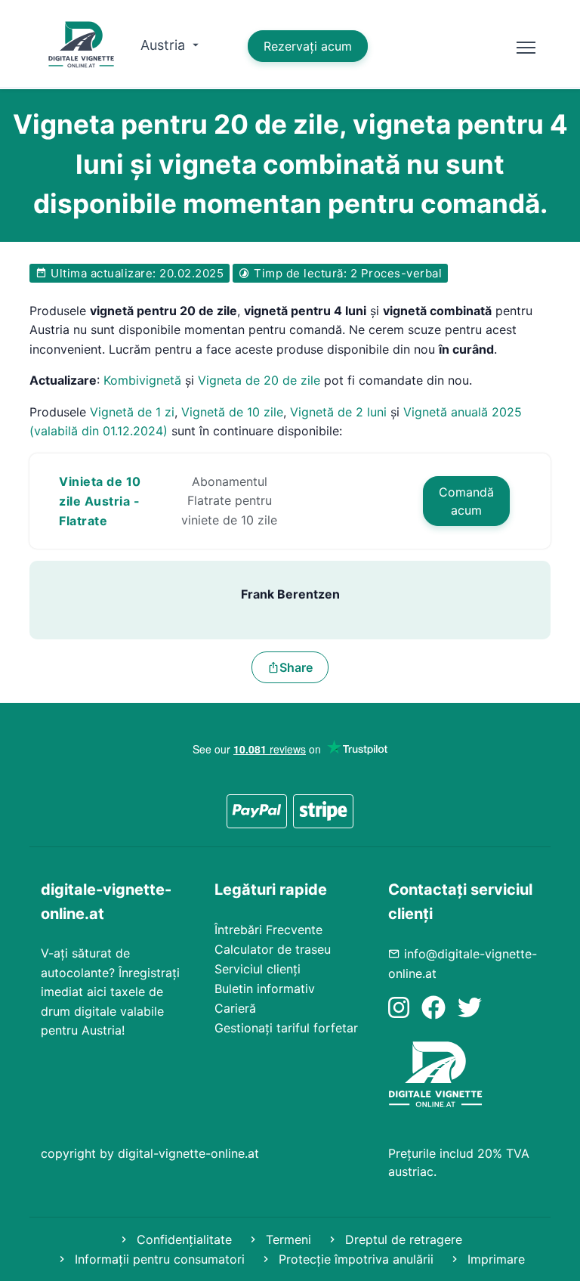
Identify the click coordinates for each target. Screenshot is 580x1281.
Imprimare (494, 1259)
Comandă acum (466, 501)
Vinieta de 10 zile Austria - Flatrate (100, 501)
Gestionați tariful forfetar (286, 1027)
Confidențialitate (182, 1239)
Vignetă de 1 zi (132, 411)
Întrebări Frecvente (268, 929)
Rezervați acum (308, 46)
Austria (164, 45)
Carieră (235, 1008)
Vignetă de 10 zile (232, 411)
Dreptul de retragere (401, 1239)
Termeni (286, 1239)
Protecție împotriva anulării (354, 1259)
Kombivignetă (142, 380)
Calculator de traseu (272, 949)
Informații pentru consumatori (158, 1259)
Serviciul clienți (257, 968)
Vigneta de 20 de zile (259, 380)
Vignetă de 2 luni (338, 411)
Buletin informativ (264, 988)
